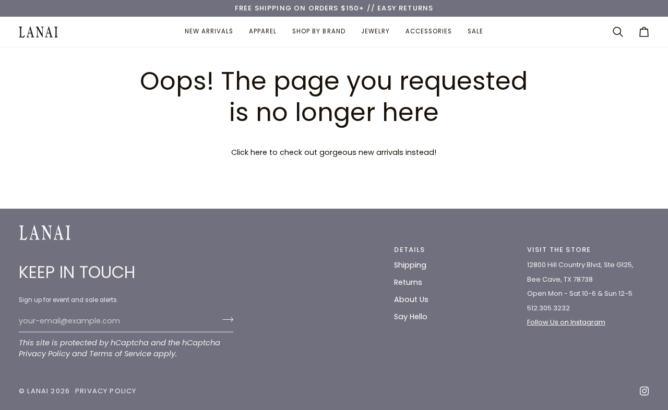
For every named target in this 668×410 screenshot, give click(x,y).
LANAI (39, 391)
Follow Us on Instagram (566, 322)
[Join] (224, 319)
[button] (262, 32)
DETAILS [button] (409, 250)
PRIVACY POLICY (105, 391)
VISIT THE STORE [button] (559, 250)
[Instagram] (644, 391)
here (258, 152)
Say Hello (410, 316)
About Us (411, 299)
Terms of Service (120, 353)
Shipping (410, 265)
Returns (408, 282)
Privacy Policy (44, 353)
